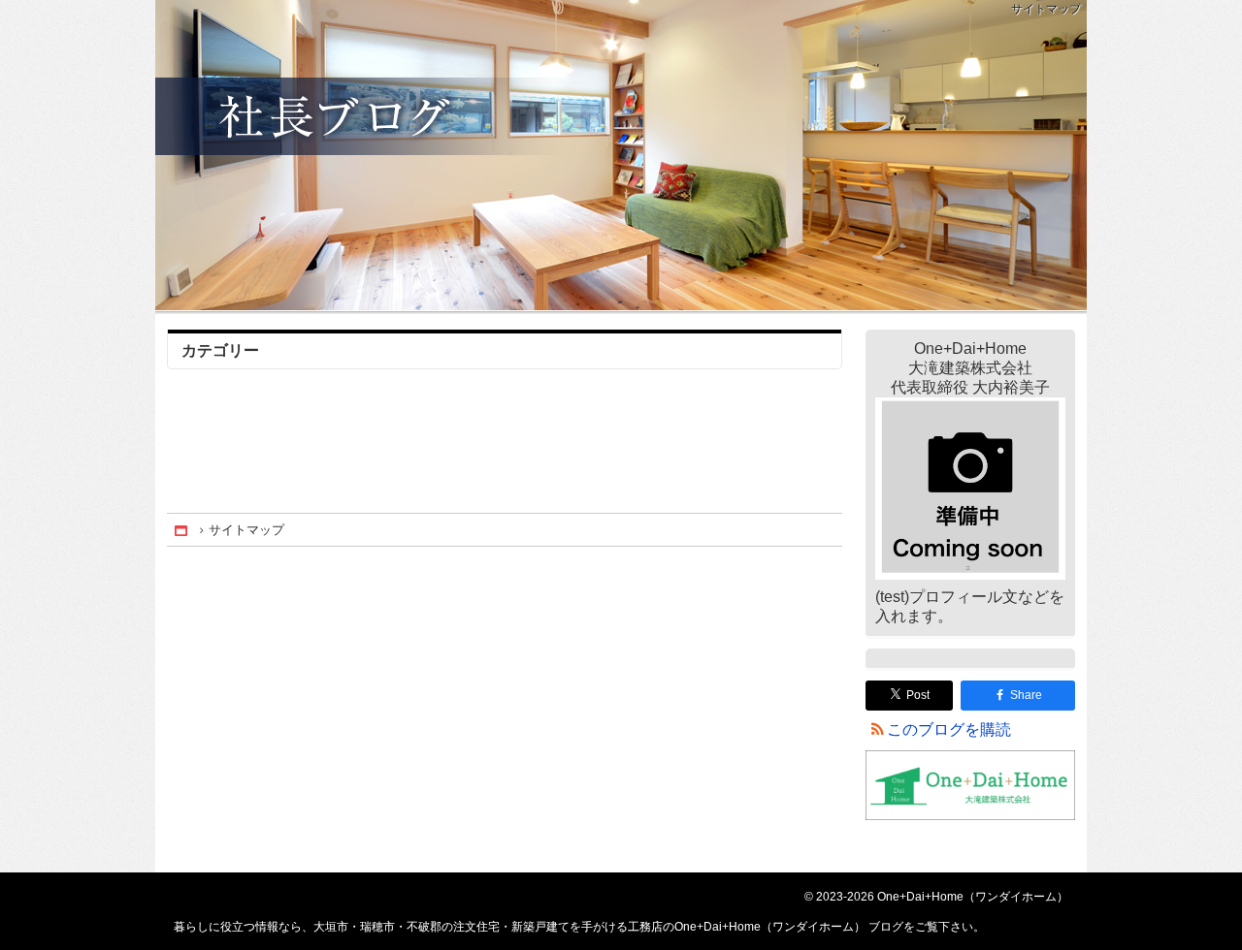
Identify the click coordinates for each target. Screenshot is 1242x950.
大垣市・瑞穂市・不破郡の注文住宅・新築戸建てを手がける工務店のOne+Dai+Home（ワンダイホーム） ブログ (621, 155)
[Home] (182, 529)
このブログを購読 (949, 729)
